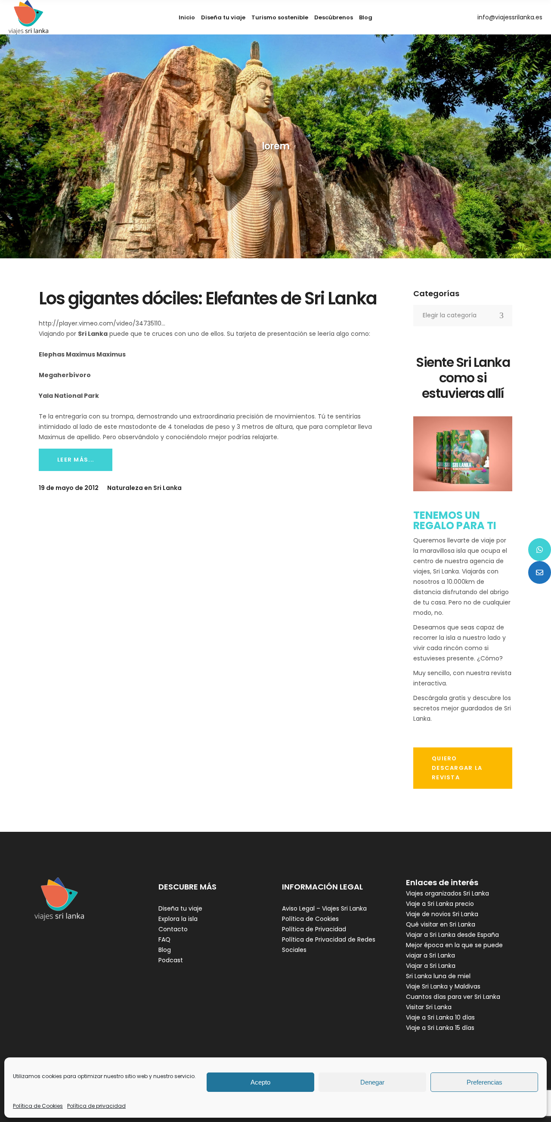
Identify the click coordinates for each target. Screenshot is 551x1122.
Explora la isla (178, 918)
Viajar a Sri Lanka (430, 965)
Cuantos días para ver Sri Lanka (453, 996)
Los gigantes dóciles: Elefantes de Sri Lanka (208, 298)
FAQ (164, 939)
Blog (164, 949)
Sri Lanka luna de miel (438, 976)
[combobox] (462, 315)
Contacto (173, 929)
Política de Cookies (38, 1106)
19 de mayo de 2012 (69, 488)
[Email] (539, 572)
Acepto (260, 1082)
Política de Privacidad (314, 929)
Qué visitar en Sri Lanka (440, 924)
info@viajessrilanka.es (509, 17)
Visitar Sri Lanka (429, 1007)
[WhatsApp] (539, 549)
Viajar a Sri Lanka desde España (452, 934)
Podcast (170, 960)
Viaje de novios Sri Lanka (442, 914)
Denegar (372, 1082)
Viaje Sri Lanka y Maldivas (443, 986)
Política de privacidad (96, 1106)
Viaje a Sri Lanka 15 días (440, 1027)
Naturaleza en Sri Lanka (144, 488)
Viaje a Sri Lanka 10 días (440, 1017)
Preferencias (484, 1082)
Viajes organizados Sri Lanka (447, 893)
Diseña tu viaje (180, 908)
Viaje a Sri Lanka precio (440, 903)
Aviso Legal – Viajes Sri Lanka (324, 908)
